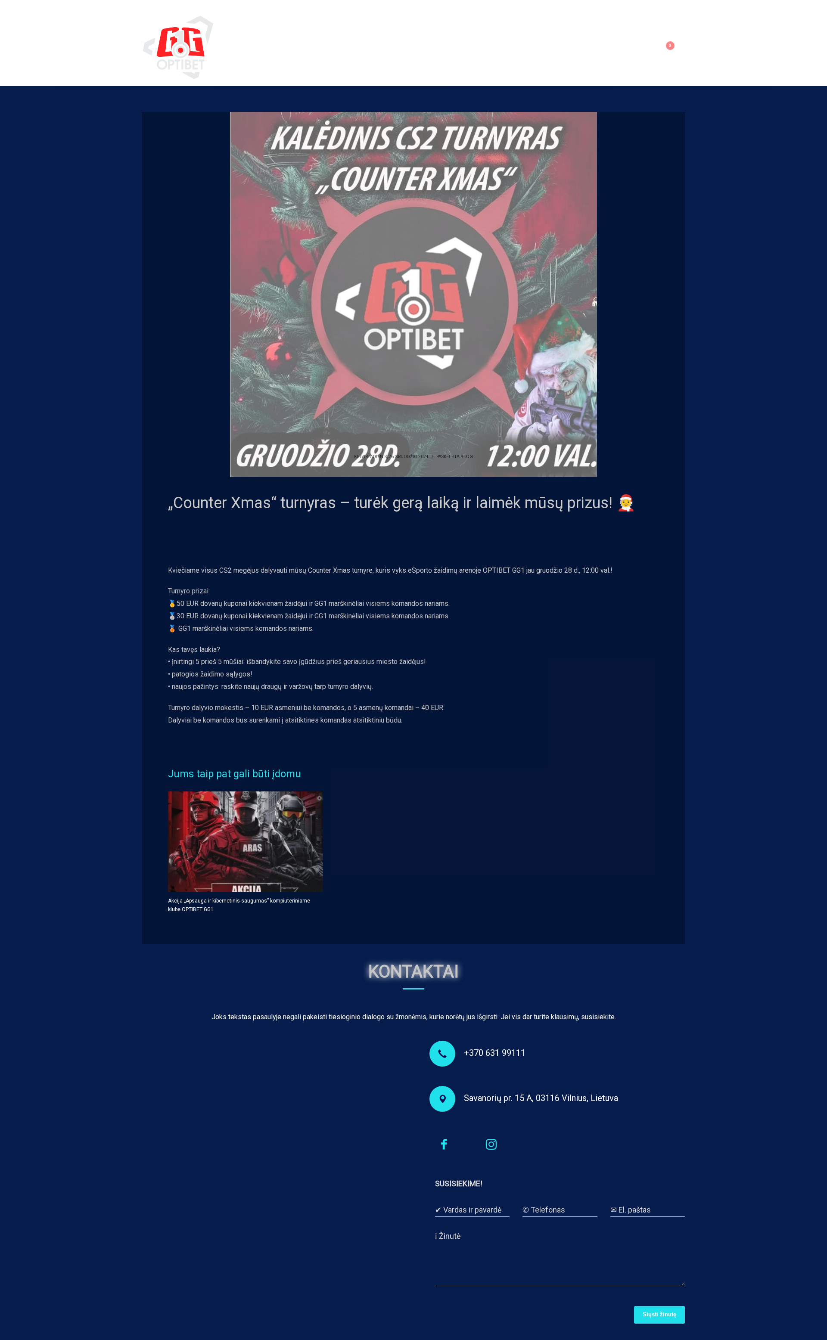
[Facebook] (148, 6)
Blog (466, 456)
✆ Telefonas (543, 1209)
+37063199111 (192, 6)
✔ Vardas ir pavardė (468, 1209)
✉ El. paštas (630, 1209)
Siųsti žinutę (659, 1314)
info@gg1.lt (253, 6)
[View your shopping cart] (675, 47)
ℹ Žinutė (448, 1236)
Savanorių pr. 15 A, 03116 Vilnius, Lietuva (541, 1098)
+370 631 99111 (494, 1053)
